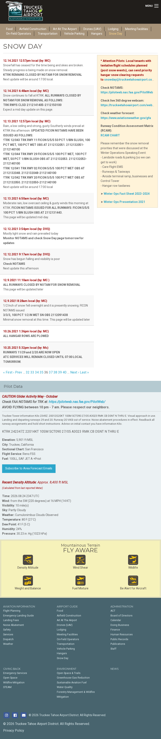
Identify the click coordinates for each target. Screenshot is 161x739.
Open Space (10, 677)
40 (64, 372)
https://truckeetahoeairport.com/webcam (129, 105)
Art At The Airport (67, 620)
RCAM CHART (110, 135)
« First (7, 372)
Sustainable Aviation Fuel (72, 682)
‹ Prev (17, 372)
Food (60, 610)
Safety (7, 629)
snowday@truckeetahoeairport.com (129, 79)
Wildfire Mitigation (14, 682)
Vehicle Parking (74, 33)
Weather (8, 643)
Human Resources (121, 634)
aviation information (19, 606)
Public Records (119, 639)
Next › (74, 372)
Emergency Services (15, 673)
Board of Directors (121, 615)
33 (32, 372)
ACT (112, 610)
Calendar (115, 620)
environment (66, 668)
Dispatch (8, 639)
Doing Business (119, 625)
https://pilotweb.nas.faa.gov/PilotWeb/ (77, 402)
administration (121, 606)
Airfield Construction (69, 615)
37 (51, 372)
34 (37, 372)
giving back (12, 668)
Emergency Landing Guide (18, 615)
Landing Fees (11, 620)
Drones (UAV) (65, 625)
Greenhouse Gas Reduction (73, 677)
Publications (117, 643)
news (114, 668)
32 (28, 372)
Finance (115, 629)
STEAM (7, 687)
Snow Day (115, 33)
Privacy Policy (13, 730)
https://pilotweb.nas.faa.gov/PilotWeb (127, 92)
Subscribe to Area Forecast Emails (28, 468)
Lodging (61, 629)
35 (41, 372)
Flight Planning (11, 610)
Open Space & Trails (68, 673)
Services (8, 634)
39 (60, 372)
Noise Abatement (13, 625)
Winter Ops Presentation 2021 (124, 202)
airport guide (67, 606)
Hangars (96, 33)
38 (55, 372)
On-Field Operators (18, 33)
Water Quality (65, 687)
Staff (113, 648)
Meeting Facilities (136, 29)
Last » (84, 372)
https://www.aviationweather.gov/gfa (126, 118)
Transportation (47, 33)
